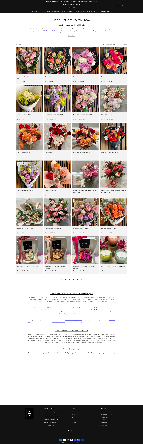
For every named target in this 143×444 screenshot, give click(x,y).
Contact (74, 420)
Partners (74, 422)
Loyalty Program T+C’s (106, 414)
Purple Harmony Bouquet (80, 229)
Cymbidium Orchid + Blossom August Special (27, 78)
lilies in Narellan (45, 309)
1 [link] (61, 279)
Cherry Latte (48, 153)
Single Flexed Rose (50, 191)
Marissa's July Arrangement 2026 (83, 115)
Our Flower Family (77, 412)
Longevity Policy (104, 422)
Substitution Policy (105, 420)
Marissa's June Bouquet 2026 (81, 153)
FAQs (73, 417)
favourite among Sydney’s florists (59, 311)
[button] (35, 11)
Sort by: (103, 44)
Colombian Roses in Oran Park (73, 320)
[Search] (17, 5)
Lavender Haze (77, 77)
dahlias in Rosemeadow (58, 322)
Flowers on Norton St (52, 31)
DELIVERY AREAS (105, 11)
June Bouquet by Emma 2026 (109, 153)
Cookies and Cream (106, 115)
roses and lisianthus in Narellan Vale (89, 309)
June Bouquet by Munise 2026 (25, 191)
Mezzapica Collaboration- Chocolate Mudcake (83, 267)
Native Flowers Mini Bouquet (25, 229)
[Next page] (81, 279)
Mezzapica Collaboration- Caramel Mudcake (55, 267)
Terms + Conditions (105, 412)
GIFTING (42, 11)
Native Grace (49, 77)
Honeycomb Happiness (23, 153)
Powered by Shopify (78, 442)
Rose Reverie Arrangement (53, 229)
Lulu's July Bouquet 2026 (24, 115)
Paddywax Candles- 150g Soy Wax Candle (113, 267)
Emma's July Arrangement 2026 (54, 115)
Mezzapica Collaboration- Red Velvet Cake (29, 267)
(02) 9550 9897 (71, 7)
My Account (75, 414)
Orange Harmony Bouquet (108, 229)
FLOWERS (34, 11)
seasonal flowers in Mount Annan (77, 307)
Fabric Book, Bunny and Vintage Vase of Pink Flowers (84, 191)
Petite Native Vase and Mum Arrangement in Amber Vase (113, 191)
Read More (71, 36)
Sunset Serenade (106, 77)
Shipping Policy (104, 417)
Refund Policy (103, 425)
